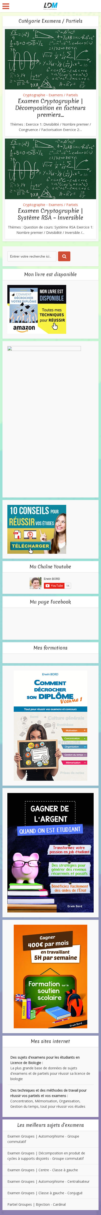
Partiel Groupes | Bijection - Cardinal (36, 1204)
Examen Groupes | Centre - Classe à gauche (42, 1170)
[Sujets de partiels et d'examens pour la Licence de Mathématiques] (50, 5)
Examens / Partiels (63, 95)
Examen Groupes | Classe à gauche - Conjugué (45, 1193)
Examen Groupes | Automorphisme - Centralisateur (48, 1181)
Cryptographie (34, 95)
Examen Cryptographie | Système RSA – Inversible (50, 214)
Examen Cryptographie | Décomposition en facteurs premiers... (50, 108)
